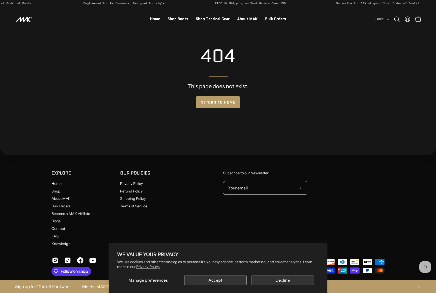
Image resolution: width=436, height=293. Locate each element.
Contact (58, 228)
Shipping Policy (133, 199)
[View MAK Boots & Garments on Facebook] (79, 260)
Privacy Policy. (148, 266)
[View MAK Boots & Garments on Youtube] (92, 260)
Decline (283, 280)
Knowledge (60, 243)
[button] (397, 19)
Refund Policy (131, 191)
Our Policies (135, 173)
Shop (55, 191)
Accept (215, 280)
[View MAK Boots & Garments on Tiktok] (67, 260)
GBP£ (379, 19)
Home (56, 183)
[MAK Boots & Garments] (24, 19)
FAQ (55, 236)
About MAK (61, 199)
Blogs (56, 221)
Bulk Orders (61, 206)
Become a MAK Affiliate (70, 213)
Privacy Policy (131, 183)
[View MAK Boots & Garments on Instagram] (54, 260)
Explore (61, 173)
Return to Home (218, 102)
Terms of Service (133, 206)
